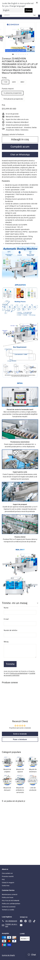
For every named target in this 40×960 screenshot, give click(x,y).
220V (14, 82)
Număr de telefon (10, 630)
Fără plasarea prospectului (13, 99)
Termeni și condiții (8, 910)
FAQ (3, 879)
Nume (6, 608)
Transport (5, 134)
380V (22, 82)
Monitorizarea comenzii (9, 894)
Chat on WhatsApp (20, 154)
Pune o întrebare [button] (20, 739)
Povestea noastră (8, 876)
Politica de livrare (7, 897)
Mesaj (6, 642)
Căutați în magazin (8, 882)
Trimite (10, 664)
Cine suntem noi (7, 873)
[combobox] (20, 15)
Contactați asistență (8, 907)
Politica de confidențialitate (18, 673)
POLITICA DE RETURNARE (10, 900)
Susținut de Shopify (8, 955)
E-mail (6, 619)
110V (5, 82)
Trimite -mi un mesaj (14, 603)
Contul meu (5, 885)
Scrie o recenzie (20, 734)
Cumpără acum (20, 146)
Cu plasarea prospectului (13, 93)
